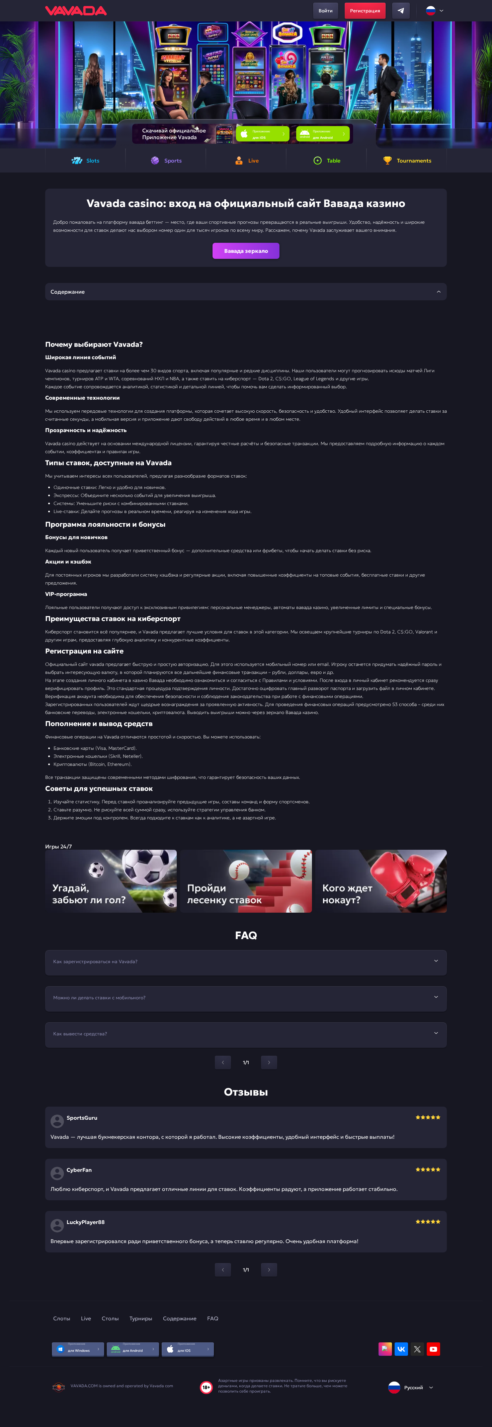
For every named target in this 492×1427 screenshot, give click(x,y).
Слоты (61, 1318)
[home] (76, 10)
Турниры (141, 1318)
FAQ (212, 1318)
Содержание (179, 1318)
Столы (110, 1318)
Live (86, 1318)
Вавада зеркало (246, 250)
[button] (484, 85)
